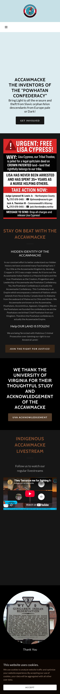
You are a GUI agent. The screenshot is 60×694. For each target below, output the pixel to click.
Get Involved (30, 120)
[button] (6, 27)
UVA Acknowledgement (30, 417)
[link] (30, 11)
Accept (29, 687)
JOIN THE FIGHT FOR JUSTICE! (30, 348)
